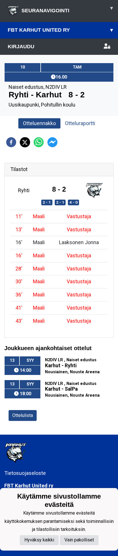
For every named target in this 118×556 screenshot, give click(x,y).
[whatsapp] (39, 142)
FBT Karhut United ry (60, 30)
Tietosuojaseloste (25, 473)
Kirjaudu (21, 46)
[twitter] (25, 142)
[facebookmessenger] (52, 142)
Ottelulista (22, 415)
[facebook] (11, 142)
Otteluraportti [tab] (80, 123)
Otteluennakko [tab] (39, 123)
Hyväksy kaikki (39, 540)
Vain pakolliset (79, 540)
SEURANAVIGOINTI (67, 9)
